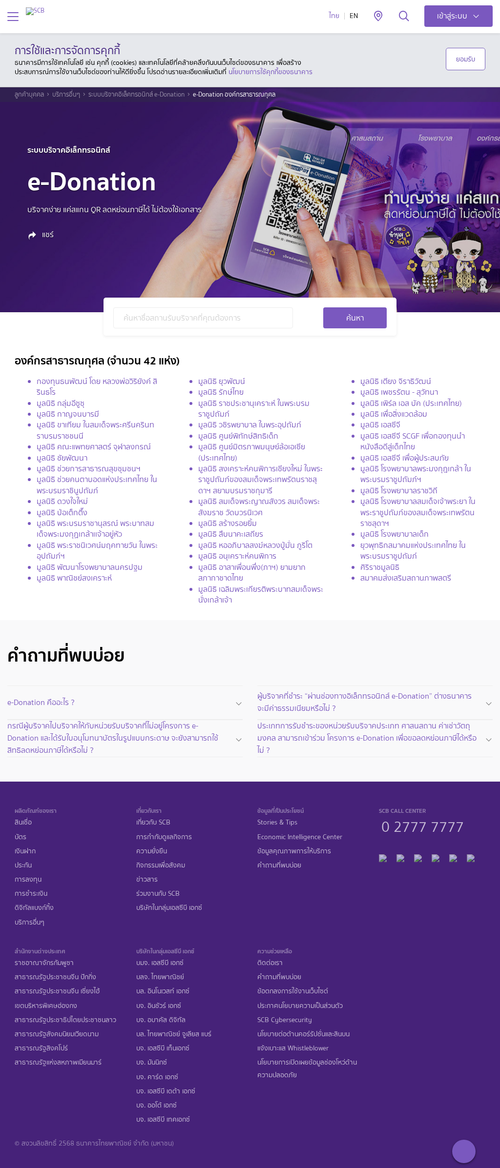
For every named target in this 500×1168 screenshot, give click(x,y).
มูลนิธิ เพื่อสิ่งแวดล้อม (393, 414)
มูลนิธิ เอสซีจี (380, 424)
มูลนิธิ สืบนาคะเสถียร (230, 534)
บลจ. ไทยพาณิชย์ (160, 977)
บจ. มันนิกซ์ (151, 1062)
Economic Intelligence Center (299, 837)
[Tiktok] (418, 856)
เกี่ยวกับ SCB (153, 822)
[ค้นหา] (404, 16)
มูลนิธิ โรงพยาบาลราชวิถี (399, 490)
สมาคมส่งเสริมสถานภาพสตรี (405, 578)
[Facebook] (383, 856)
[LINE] (400, 856)
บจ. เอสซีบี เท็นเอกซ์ (162, 1048)
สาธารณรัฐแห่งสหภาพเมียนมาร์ (58, 1062)
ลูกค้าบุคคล (29, 95)
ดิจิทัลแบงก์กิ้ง (34, 908)
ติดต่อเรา (270, 963)
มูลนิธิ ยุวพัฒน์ (221, 381)
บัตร (20, 837)
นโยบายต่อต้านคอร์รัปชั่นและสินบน (303, 1034)
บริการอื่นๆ (66, 95)
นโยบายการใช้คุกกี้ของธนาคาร (270, 71)
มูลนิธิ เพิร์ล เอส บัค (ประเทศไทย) (411, 403)
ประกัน (23, 865)
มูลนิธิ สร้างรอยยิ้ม (227, 523)
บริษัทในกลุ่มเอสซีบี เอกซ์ (169, 908)
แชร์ (47, 234)
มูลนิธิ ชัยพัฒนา (62, 457)
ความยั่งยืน (151, 851)
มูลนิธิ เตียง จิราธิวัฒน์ (395, 381)
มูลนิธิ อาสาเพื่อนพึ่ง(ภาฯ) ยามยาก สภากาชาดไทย (252, 573)
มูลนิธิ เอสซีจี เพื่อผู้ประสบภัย (404, 457)
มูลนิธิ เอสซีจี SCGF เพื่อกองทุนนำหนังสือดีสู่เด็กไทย (412, 441)
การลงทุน (28, 879)
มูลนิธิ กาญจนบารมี (68, 414)
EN (354, 16)
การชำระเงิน (31, 893)
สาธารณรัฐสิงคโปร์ (41, 1048)
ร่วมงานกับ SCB (158, 893)
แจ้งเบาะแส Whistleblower (293, 1048)
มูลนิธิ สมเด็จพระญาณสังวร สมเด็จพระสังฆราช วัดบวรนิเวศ (259, 507)
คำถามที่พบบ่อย (279, 865)
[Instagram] (471, 856)
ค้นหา (355, 317)
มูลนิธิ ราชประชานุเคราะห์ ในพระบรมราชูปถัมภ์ (254, 409)
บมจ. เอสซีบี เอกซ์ (160, 963)
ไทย (334, 16)
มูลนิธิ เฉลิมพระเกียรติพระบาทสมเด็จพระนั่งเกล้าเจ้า (260, 594)
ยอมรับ (465, 59)
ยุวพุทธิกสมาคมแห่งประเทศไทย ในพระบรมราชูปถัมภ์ (413, 551)
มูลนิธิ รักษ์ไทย (221, 392)
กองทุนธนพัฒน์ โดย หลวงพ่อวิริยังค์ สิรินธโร (97, 387)
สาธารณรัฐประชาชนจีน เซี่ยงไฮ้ (57, 991)
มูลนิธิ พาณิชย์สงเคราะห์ (74, 578)
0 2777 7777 (422, 825)
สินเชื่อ (23, 822)
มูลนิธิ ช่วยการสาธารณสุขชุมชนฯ (89, 468)
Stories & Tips (277, 822)
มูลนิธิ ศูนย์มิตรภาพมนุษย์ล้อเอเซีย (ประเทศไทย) (251, 452)
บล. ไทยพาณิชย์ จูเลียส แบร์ (173, 1034)
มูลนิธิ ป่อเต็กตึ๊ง (62, 512)
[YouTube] (435, 856)
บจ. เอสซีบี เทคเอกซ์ (163, 1119)
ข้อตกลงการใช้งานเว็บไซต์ (292, 991)
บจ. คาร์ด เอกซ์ (157, 1077)
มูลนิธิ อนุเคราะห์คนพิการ (237, 556)
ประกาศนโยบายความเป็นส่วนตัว (300, 1006)
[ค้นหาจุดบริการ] (378, 16)
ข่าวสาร (147, 879)
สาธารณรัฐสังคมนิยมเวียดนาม (57, 1034)
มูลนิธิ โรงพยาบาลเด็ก (394, 534)
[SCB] (35, 11)
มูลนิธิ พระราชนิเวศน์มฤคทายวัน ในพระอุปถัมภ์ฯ (97, 551)
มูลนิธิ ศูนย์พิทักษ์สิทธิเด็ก (238, 436)
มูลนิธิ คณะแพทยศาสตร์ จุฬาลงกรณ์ (94, 446)
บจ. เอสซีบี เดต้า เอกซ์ (165, 1091)
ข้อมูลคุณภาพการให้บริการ (294, 851)
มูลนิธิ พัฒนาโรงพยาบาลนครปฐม (90, 567)
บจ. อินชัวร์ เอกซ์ (158, 1006)
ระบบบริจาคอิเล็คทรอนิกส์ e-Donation (136, 95)
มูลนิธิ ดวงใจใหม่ (62, 501)
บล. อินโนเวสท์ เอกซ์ (162, 991)
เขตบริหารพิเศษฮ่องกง (46, 1006)
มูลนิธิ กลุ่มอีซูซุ (60, 403)
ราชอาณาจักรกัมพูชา (44, 963)
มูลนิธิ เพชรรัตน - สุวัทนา (399, 392)
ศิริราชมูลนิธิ (379, 567)
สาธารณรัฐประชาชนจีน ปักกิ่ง (55, 977)
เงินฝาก (25, 851)
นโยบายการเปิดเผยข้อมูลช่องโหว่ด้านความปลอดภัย (307, 1068)
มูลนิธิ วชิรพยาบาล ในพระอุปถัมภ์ (249, 424)
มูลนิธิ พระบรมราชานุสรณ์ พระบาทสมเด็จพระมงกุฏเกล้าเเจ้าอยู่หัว (95, 529)
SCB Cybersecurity (284, 1020)
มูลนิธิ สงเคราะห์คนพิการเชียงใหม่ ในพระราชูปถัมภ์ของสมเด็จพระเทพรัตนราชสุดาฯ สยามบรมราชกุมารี (260, 479)
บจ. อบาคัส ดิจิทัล (161, 1020)
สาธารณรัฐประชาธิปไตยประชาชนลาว (65, 1020)
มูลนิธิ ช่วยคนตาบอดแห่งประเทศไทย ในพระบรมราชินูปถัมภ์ (97, 485)
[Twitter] (453, 856)
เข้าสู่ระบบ (452, 15)
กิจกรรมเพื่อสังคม (160, 865)
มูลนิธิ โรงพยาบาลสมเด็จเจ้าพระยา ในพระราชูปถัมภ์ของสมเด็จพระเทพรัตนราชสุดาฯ (418, 512)
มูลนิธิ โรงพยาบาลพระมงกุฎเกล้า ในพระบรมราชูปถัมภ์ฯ (415, 474)
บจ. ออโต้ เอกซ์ (156, 1105)
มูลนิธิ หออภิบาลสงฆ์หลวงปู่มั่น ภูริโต (255, 545)
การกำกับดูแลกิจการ (164, 837)
